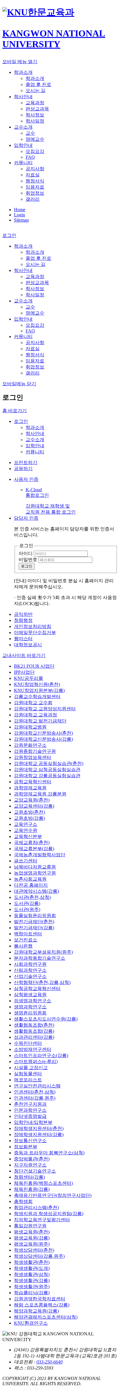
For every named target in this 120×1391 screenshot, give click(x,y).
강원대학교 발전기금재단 (40, 720)
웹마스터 (23, 638)
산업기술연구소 (30, 976)
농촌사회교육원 (30, 879)
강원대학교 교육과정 (35, 714)
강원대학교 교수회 (33, 702)
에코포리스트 (28, 1079)
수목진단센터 (28, 1043)
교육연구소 (25, 824)
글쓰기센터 (25, 860)
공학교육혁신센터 (32, 781)
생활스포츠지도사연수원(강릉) (45, 1018)
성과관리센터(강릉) (34, 1037)
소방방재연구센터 (32, 1049)
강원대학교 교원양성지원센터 (45, 708)
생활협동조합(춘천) (34, 1025)
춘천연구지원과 (30, 1104)
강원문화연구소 (30, 745)
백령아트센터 (28, 933)
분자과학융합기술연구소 (39, 958)
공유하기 (23, 468)
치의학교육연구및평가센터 (42, 1219)
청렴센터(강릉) (29, 1177)
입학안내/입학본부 (33, 1122)
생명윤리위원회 (30, 1012)
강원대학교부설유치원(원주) (43, 952)
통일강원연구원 (30, 1225)
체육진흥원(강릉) (32, 1189)
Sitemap (21, 220)
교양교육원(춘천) (32, 799)
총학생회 (23, 1201)
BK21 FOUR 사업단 (34, 666)
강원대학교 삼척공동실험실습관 (47, 769)
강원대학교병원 (30, 726)
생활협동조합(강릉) (34, 1031)
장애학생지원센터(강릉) (38, 1134)
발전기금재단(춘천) (34, 921)
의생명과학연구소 (32, 1000)
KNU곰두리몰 (28, 678)
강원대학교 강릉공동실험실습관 (47, 775)
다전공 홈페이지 (31, 885)
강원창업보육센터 (32, 757)
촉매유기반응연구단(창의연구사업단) (52, 1195)
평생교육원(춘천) (32, 1231)
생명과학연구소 (30, 1006)
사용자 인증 (26, 479)
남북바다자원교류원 (35, 866)
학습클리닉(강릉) (32, 1292)
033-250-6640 (49, 1361)
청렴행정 (23, 620)
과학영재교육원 (30, 787)
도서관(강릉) (27, 903)
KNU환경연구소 (31, 1323)
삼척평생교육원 (30, 994)
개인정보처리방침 (32, 626)
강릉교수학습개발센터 (37, 696)
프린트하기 (25, 462)
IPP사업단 (24, 672)
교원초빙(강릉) (29, 818)
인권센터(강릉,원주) (34, 1098)
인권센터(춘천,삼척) (34, 1091)
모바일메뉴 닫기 (19, 383)
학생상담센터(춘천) (34, 1250)
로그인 (21, 421)
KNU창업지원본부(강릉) (39, 690)
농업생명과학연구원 (35, 872)
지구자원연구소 (30, 1164)
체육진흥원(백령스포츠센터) (43, 1183)
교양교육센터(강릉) (34, 806)
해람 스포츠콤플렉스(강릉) (41, 1304)
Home (19, 209)
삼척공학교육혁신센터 (37, 988)
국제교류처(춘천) (32, 842)
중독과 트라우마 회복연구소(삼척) (49, 1152)
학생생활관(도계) (32, 1268)
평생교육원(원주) (32, 1244)
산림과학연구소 (30, 970)
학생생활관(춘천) (32, 1262)
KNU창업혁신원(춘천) (37, 684)
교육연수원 (25, 830)
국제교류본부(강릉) (34, 848)
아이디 (26, 553)
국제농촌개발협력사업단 (39, 854)
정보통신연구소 (30, 1140)
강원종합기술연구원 (35, 751)
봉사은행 (23, 945)
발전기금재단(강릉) (34, 927)
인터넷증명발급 (30, 1116)
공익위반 (23, 614)
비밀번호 (28, 559)
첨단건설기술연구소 (35, 1171)
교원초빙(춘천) (29, 812)
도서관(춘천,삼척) (32, 897)
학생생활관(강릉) (32, 1280)
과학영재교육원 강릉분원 (40, 793)
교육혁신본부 (28, 836)
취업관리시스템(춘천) (36, 1207)
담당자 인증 (26, 518)
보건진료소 (25, 939)
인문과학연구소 (30, 1110)
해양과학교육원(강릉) (36, 1310)
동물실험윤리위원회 (35, 915)
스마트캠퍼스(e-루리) (36, 1061)
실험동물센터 (28, 1073)
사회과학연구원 (30, 964)
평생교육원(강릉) (32, 1237)
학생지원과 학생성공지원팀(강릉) (48, 1213)
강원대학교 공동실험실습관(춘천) (48, 763)
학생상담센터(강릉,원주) (39, 1256)
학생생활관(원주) (32, 1286)
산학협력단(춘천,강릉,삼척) (42, 982)
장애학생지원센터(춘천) (38, 1128)
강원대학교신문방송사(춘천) (43, 733)
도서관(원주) (27, 909)
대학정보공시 (28, 644)
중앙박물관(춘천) (32, 1158)
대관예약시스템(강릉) (36, 891)
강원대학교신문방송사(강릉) (43, 739)
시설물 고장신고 (31, 1067)
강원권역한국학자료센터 (39, 1298)
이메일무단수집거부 (35, 632)
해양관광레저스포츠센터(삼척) (45, 1317)
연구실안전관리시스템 (37, 1085)
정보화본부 (25, 1146)
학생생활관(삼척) (32, 1274)
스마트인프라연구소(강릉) (41, 1055)
